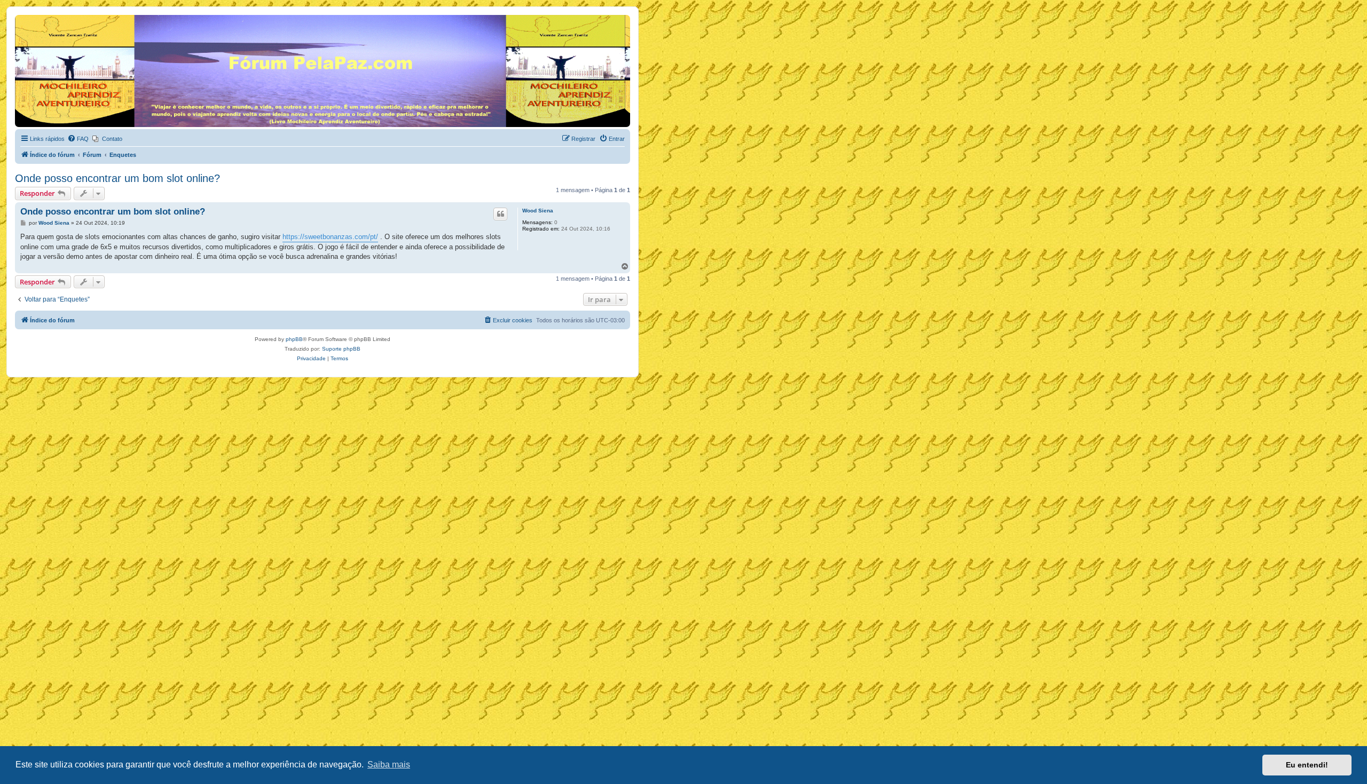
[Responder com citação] (500, 214)
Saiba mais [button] (388, 764)
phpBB (294, 339)
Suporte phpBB (341, 349)
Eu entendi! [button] (1307, 765)
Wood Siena (537, 210)
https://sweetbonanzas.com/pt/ (330, 237)
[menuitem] (78, 138)
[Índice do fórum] (21, 17)
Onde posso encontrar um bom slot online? (117, 178)
